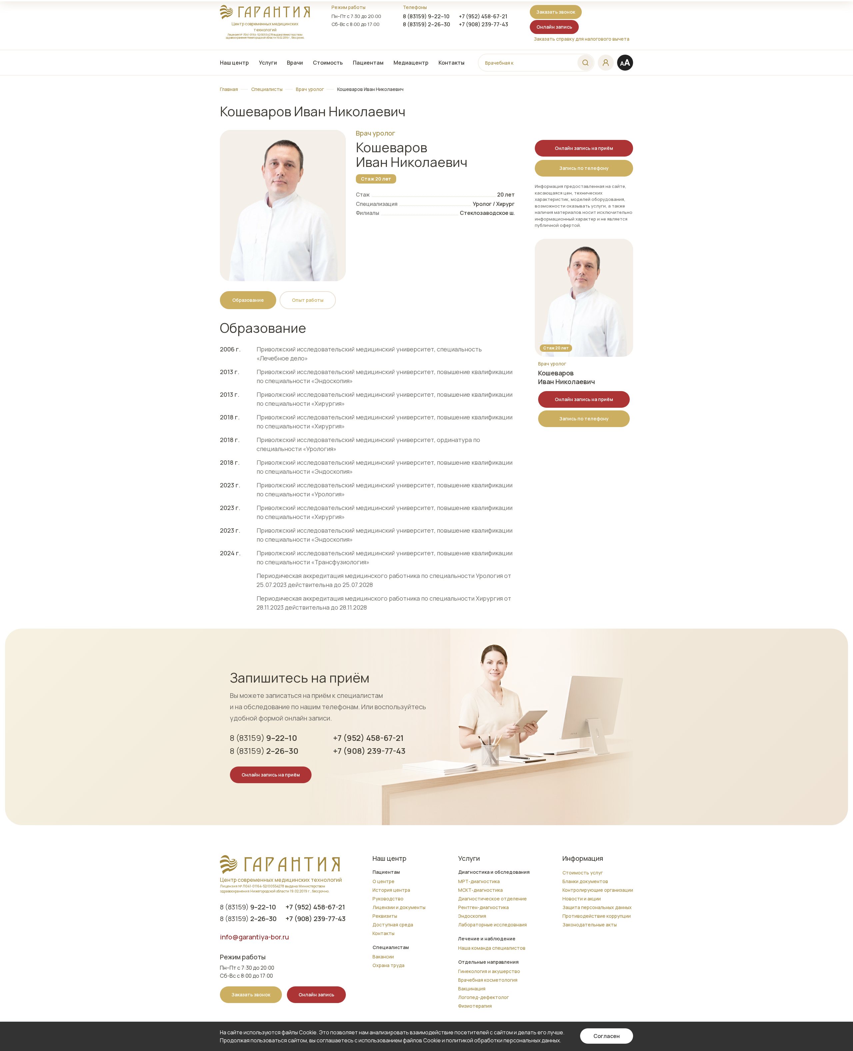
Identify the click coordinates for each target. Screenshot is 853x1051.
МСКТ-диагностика (480, 890)
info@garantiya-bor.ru (254, 936)
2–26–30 (426, 24)
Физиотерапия (475, 1006)
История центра (391, 890)
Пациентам (368, 62)
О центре (384, 881)
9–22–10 (426, 16)
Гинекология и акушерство (489, 971)
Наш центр (234, 62)
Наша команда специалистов (491, 948)
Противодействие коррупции (596, 916)
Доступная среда (393, 924)
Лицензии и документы (399, 907)
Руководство (388, 898)
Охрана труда (389, 965)
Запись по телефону (584, 168)
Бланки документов (585, 881)
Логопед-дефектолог (483, 997)
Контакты (451, 62)
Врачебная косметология (487, 980)
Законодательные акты (589, 924)
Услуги (268, 62)
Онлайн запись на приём (584, 148)
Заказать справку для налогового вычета (581, 39)
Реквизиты (385, 916)
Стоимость (328, 62)
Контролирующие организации (597, 890)
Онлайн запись (554, 27)
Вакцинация (471, 988)
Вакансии (383, 956)
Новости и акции (581, 898)
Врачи (295, 62)
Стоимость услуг (582, 872)
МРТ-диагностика (479, 881)
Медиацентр (411, 62)
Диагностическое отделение (492, 898)
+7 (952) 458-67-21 (483, 16)
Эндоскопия (472, 916)
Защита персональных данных (597, 907)
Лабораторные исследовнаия (492, 924)
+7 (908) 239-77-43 (483, 24)
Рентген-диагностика (483, 907)
